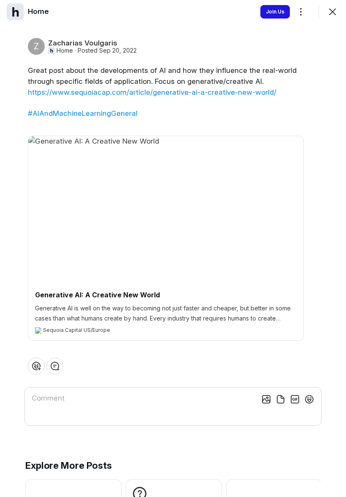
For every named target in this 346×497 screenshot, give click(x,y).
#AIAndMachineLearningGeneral (83, 113)
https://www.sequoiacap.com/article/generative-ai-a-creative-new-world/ (152, 92)
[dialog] (173, 248)
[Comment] (54, 366)
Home (65, 50)
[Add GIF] (295, 399)
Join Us (275, 11)
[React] (36, 366)
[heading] (38, 11)
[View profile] (15, 11)
